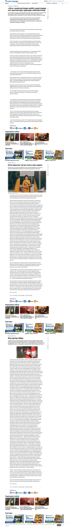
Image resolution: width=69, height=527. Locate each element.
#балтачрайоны (15, 295)
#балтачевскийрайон (21, 295)
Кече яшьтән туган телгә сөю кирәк (23, 3)
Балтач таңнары (11, 1)
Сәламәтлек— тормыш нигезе (52, 3)
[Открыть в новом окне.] (12, 128)
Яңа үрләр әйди (34, 3)
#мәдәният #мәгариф (28, 295)
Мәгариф (9, 162)
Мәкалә (6, 3)
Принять (59, 525)
